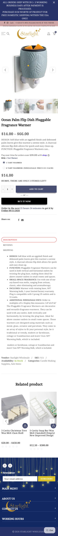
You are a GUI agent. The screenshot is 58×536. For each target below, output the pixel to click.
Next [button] (52, 69)
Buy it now (24, 201)
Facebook (18, 220)
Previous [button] (5, 69)
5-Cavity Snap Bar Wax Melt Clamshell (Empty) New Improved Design (42, 433)
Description (10, 239)
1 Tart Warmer (14, 163)
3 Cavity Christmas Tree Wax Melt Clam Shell (14, 431)
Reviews (7, 245)
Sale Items (16, 363)
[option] (29, 70)
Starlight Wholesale (20, 357)
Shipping (8, 250)
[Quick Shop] (25, 425)
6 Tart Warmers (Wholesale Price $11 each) (30, 168)
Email (22, 220)
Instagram (10, 466)
